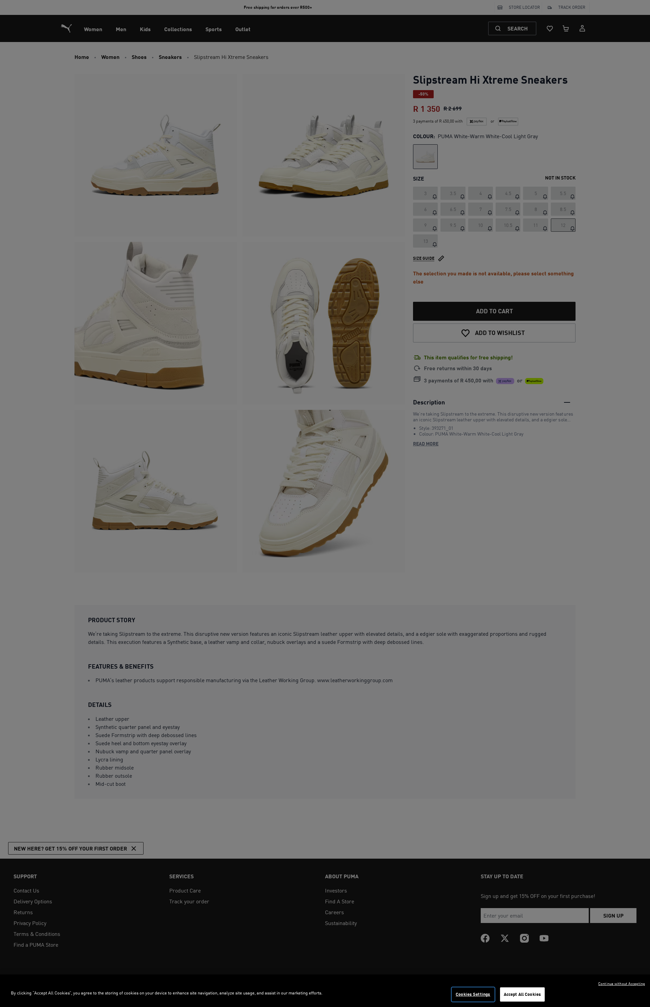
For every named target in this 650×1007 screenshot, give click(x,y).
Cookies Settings (473, 994)
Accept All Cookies (522, 994)
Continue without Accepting (621, 983)
